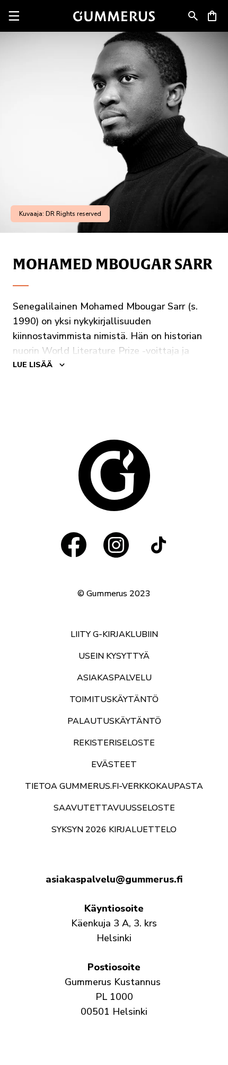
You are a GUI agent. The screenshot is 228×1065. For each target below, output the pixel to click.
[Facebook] (73, 545)
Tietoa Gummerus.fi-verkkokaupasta (114, 786)
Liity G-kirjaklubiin (114, 634)
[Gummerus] (114, 16)
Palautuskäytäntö (114, 721)
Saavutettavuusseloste (114, 808)
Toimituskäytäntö (114, 699)
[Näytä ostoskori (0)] (212, 15)
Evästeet (114, 764)
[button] (193, 15)
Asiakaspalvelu (114, 678)
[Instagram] (116, 545)
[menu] (13, 16)
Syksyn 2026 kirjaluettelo (114, 829)
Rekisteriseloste (114, 743)
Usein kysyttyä (114, 656)
